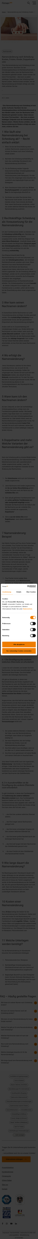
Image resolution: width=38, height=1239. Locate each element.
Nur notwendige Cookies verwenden (18, 651)
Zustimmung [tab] (6, 592)
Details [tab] (18, 592)
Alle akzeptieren (19, 644)
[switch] (33, 623)
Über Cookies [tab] (31, 592)
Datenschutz (27, 609)
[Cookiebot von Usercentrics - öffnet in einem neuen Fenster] (27, 586)
